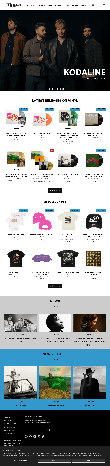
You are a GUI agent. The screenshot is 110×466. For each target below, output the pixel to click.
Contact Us (8, 421)
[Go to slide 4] (57, 89)
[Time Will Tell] (89, 382)
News (83, 5)
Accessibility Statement (13, 440)
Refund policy (9, 427)
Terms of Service (10, 434)
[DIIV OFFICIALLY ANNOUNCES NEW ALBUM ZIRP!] (20, 323)
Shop (41, 5)
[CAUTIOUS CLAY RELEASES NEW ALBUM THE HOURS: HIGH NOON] (55, 323)
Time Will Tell (89, 405)
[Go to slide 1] (49, 89)
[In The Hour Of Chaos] (55, 382)
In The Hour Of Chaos (55, 405)
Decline (89, 460)
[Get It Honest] (20, 382)
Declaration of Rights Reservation (12, 444)
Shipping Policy (10, 424)
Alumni (58, 5)
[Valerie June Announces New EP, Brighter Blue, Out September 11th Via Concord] (89, 323)
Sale (50, 5)
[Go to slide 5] (60, 89)
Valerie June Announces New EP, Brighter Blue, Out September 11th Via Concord (89, 342)
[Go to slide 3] (55, 89)
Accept (54, 460)
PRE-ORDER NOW (94, 84)
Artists (30, 5)
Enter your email (32, 426)
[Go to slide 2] (52, 89)
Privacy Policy (97, 455)
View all (55, 190)
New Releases (72, 5)
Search (7, 417)
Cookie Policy (9, 437)
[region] (55, 50)
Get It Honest (20, 405)
